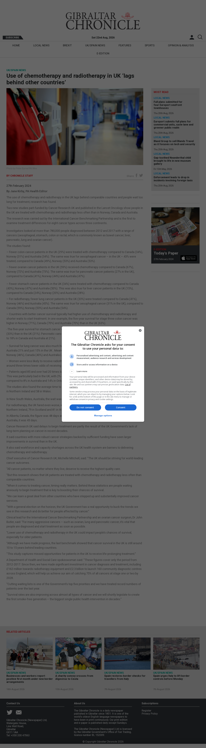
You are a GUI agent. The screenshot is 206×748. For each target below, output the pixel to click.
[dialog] (103, 374)
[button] (103, 371)
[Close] (140, 330)
